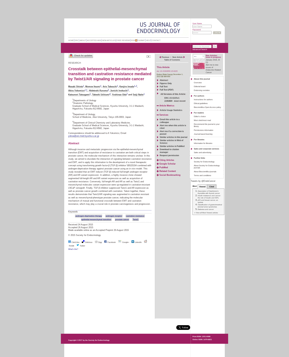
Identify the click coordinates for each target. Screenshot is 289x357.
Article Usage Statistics (171, 110)
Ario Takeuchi (110, 86)
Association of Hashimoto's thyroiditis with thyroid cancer (209, 192)
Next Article (177, 57)
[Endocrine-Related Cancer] (121, 27)
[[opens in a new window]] (105, 242)
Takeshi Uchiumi (100, 94)
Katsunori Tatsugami (79, 94)
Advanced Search (199, 49)
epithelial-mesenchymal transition (96, 219)
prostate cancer (122, 219)
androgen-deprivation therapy (88, 216)
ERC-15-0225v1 (171, 98)
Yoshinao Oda (119, 94)
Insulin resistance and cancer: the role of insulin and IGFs (209, 197)
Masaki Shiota (75, 86)
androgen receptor (114, 216)
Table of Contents (172, 60)
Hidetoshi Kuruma (98, 90)
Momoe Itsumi (92, 86)
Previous (165, 57)
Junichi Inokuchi (119, 90)
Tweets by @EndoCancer (203, 181)
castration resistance (135, 216)
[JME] (177, 28)
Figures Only (166, 83)
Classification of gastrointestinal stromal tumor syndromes (210, 206)
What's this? (73, 249)
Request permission (169, 155)
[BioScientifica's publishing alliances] (126, 348)
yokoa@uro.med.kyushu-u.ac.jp (83, 136)
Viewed (202, 187)
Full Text (164, 87)
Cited (211, 187)
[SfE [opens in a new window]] (68, 327)
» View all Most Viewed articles (206, 213)
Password (196, 30)
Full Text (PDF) (166, 90)
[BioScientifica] (184, 28)
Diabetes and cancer (206, 209)
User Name (197, 23)
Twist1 (135, 219)
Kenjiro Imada (126, 86)
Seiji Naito (138, 94)
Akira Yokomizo (76, 90)
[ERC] (177, 32)
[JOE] (177, 23)
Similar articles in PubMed (172, 146)
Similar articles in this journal (173, 137)
